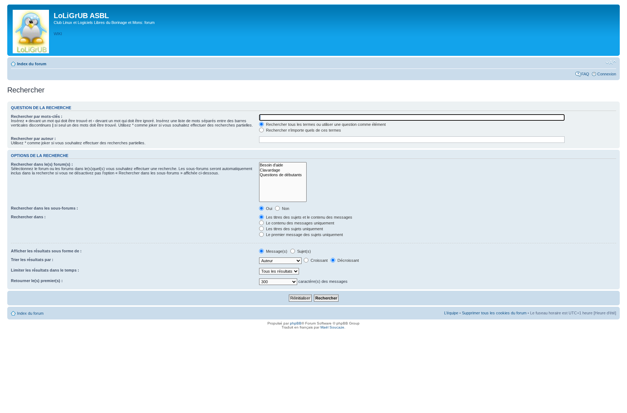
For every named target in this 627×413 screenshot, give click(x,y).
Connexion (606, 74)
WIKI (58, 34)
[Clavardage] (283, 170)
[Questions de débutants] (283, 175)
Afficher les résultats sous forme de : (46, 251)
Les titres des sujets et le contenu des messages (308, 217)
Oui (268, 208)
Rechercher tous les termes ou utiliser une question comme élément (325, 124)
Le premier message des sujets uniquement (304, 234)
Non (285, 208)
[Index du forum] (31, 30)
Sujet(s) (303, 251)
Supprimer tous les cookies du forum (494, 313)
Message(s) (276, 251)
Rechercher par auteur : (33, 138)
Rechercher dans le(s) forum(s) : (42, 164)
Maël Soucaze (332, 327)
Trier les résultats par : (32, 259)
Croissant (319, 260)
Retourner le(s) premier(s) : (37, 280)
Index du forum (31, 64)
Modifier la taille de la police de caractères (611, 62)
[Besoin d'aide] (283, 165)
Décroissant (347, 260)
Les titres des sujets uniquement (294, 229)
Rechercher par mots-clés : (36, 116)
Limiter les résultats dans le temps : (45, 270)
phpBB (296, 323)
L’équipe (451, 313)
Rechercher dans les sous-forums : (44, 208)
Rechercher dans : (28, 217)
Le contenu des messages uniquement (299, 223)
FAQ (585, 74)
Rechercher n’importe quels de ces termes (303, 130)
